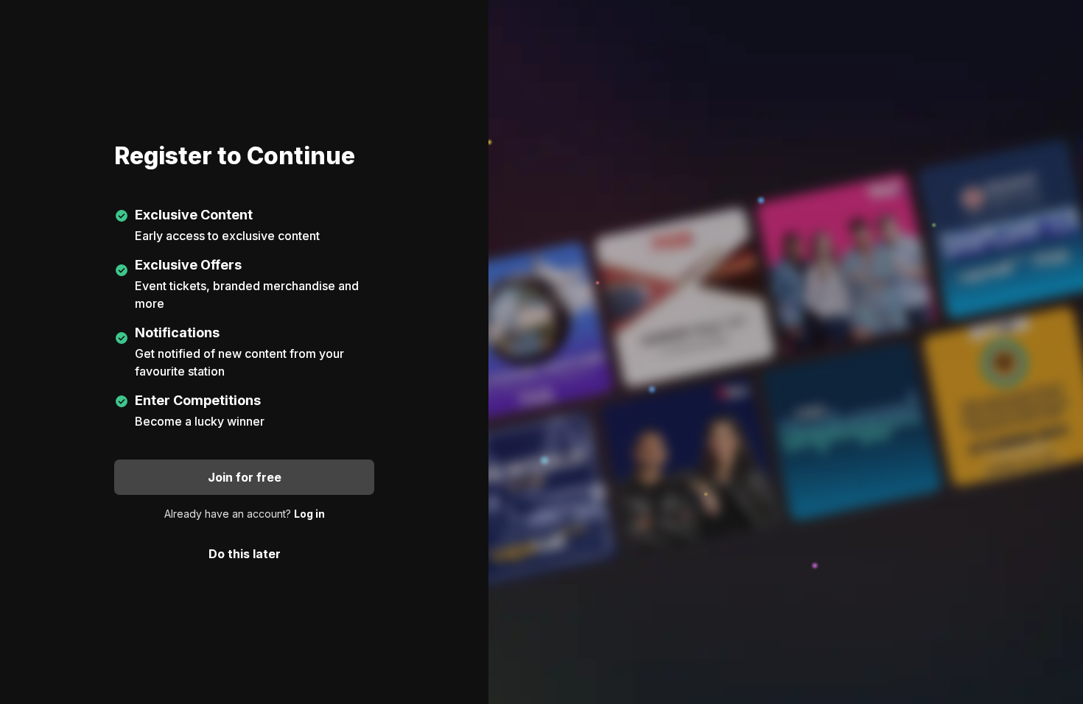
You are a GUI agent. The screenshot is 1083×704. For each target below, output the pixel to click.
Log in (309, 513)
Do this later (244, 553)
